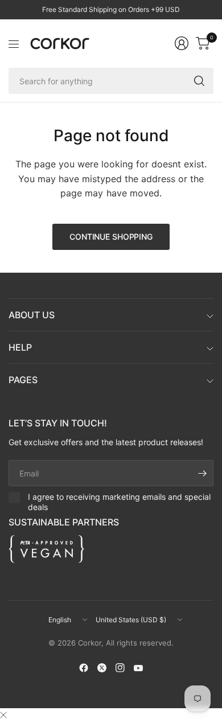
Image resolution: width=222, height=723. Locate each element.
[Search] (199, 81)
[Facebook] (84, 668)
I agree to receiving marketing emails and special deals (119, 502)
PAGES (23, 379)
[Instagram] (120, 668)
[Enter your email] (202, 473)
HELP (20, 347)
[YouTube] (138, 668)
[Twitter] (102, 668)
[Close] (3, 715)
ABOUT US (32, 315)
